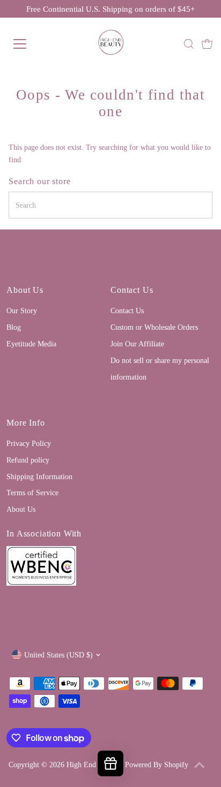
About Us (20, 509)
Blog (13, 327)
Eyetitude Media (31, 343)
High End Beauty (93, 764)
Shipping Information (39, 476)
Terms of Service (32, 492)
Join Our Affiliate (137, 343)
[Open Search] (189, 44)
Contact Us (127, 310)
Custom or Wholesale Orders (154, 327)
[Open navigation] (30, 44)
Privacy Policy (28, 443)
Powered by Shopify (156, 764)
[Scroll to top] (199, 765)
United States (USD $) (58, 654)
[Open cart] (207, 44)
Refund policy (27, 460)
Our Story (21, 310)
